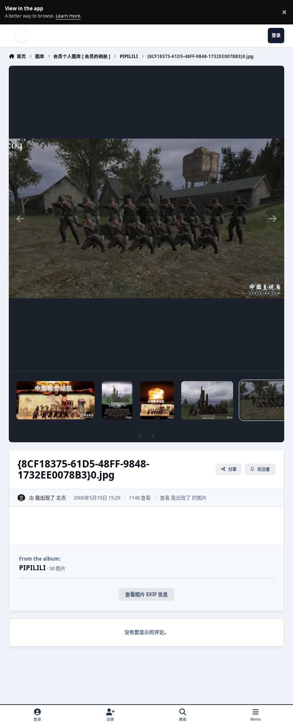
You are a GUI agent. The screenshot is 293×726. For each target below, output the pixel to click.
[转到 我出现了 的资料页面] (21, 498)
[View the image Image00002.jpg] (55, 400)
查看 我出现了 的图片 (183, 497)
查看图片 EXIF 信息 (146, 594)
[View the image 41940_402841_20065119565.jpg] (157, 400)
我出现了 (45, 497)
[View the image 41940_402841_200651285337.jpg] (117, 400)
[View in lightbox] (146, 218)
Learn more (13, 11)
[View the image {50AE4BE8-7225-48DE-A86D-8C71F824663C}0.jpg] (207, 400)
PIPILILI (32, 567)
